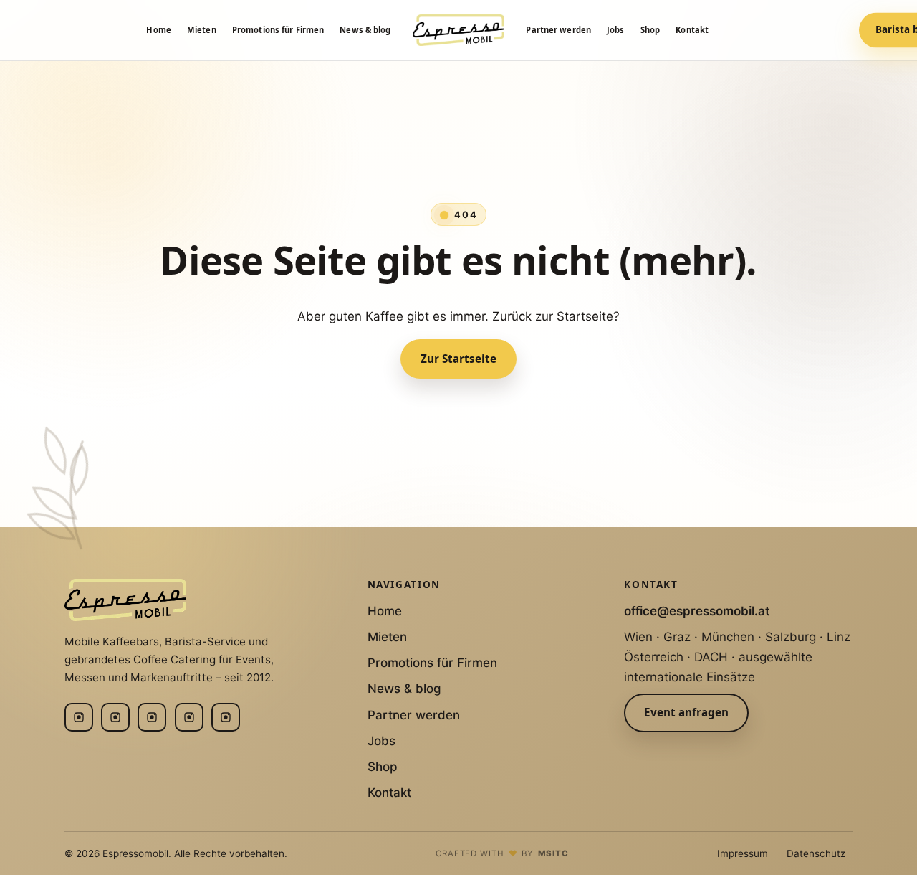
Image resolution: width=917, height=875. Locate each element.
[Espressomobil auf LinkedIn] (115, 717)
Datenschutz (816, 853)
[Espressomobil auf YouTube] (189, 717)
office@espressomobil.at (696, 611)
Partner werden (558, 29)
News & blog (365, 29)
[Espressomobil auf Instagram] (78, 717)
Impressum (742, 853)
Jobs (615, 29)
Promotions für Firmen (278, 29)
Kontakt (692, 29)
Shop (650, 29)
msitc (554, 853)
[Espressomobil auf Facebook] (152, 717)
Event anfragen (686, 712)
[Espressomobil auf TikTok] (225, 717)
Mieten (201, 29)
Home (158, 29)
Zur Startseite (458, 358)
